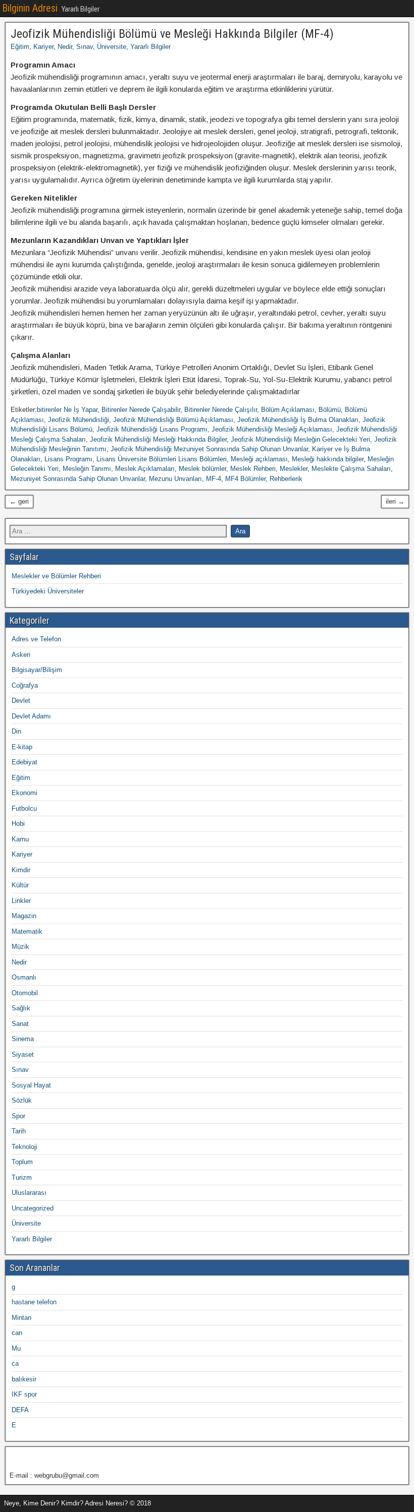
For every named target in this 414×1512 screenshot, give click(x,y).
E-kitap (22, 747)
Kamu (20, 839)
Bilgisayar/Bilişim (37, 670)
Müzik (20, 946)
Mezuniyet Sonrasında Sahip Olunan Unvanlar (78, 478)
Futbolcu (24, 808)
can (17, 1333)
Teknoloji (24, 1147)
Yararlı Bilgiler (150, 46)
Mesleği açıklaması (259, 459)
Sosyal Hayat (31, 1085)
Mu (16, 1348)
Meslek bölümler (202, 468)
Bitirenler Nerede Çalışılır (220, 409)
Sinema (23, 1039)
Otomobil (25, 993)
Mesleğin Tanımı (87, 468)
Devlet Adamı (31, 716)
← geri (19, 501)
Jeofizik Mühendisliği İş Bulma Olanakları (297, 420)
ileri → (395, 501)
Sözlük (22, 1100)
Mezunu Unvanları (175, 478)
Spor (18, 1116)
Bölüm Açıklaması (288, 409)
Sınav (84, 46)
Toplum (22, 1162)
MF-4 (213, 478)
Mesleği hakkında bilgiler (328, 459)
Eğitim (20, 46)
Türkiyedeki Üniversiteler (48, 591)
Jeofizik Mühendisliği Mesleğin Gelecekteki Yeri (300, 439)
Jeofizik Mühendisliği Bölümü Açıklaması (173, 420)
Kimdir (21, 870)
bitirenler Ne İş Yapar (67, 409)
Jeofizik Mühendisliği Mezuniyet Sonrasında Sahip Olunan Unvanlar (209, 449)
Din (16, 731)
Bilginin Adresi (30, 8)
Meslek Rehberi (253, 468)
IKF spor (24, 1394)
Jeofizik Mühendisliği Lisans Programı (152, 429)
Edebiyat (24, 762)
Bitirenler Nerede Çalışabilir (140, 409)
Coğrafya (25, 685)
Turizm (22, 1177)
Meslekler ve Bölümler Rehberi (56, 576)
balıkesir (24, 1379)
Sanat (20, 1023)
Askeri (21, 654)
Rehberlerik (286, 478)
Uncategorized (33, 1208)
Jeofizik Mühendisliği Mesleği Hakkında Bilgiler (158, 439)
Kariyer (43, 46)
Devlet (21, 700)
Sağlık (21, 1008)
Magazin (24, 916)
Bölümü (330, 409)
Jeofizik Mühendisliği (78, 420)
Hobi (18, 823)
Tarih (19, 1131)
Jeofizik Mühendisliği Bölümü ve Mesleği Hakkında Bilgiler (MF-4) (172, 34)
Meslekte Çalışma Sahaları (351, 468)
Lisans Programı (68, 459)
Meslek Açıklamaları (145, 468)
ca (15, 1363)
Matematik (27, 931)
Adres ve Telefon (36, 639)
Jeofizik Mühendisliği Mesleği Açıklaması (272, 429)
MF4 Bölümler (245, 478)
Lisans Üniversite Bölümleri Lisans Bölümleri (161, 459)
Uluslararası (29, 1192)
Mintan (21, 1317)
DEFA (20, 1410)
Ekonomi (24, 793)
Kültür (20, 885)
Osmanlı (24, 977)
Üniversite (111, 46)
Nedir (65, 46)
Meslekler (293, 468)
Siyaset (23, 1054)
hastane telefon (34, 1302)
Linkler (21, 900)
